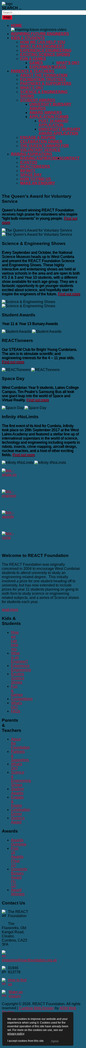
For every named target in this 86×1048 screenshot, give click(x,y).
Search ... (12, 8)
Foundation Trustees (43, 79)
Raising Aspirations (31, 154)
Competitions (22, 699)
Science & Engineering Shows (21, 778)
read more (10, 610)
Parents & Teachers (32, 71)
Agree (54, 1040)
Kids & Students (28, 38)
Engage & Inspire (38, 137)
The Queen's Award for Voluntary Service (44, 148)
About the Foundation (43, 75)
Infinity (28, 171)
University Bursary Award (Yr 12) (19, 877)
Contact (70, 158)
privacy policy (15, 1033)
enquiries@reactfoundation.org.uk (29, 960)
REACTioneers (35, 166)
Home (16, 25)
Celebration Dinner (41, 142)
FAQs (61, 67)
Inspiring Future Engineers (40, 34)
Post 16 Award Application (53, 123)
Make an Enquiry (37, 183)
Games (36, 63)
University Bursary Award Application (59, 131)
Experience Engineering (45, 50)
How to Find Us (35, 179)
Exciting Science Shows (45, 54)
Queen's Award (18, 820)
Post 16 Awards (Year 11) (17, 856)
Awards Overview (18, 842)
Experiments (42, 67)
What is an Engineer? (42, 46)
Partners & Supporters (45, 83)
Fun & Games (33, 59)
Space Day (31, 175)
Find (7, 17)
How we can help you (42, 42)
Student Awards (37, 100)
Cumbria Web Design (36, 1008)
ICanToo (28, 162)
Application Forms (49, 117)
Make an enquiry (16, 994)
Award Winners (45, 113)
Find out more (69, 294)
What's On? (67, 63)
